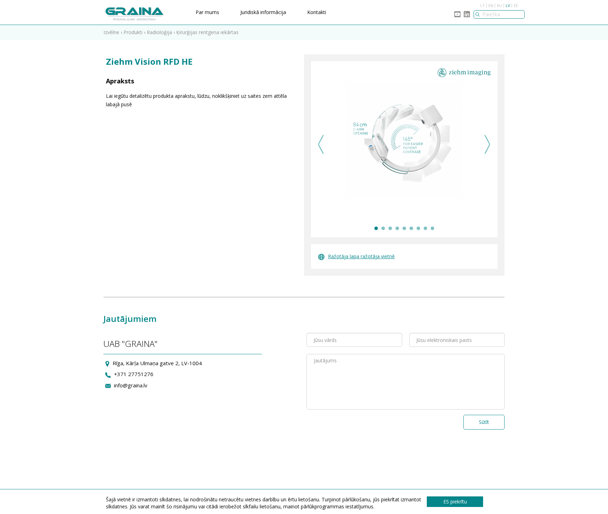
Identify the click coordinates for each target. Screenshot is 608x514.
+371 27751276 (133, 373)
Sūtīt (484, 422)
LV (508, 5)
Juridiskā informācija (263, 12)
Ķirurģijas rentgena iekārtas (207, 32)
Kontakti (316, 12)
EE (516, 5)
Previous (321, 144)
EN (490, 5)
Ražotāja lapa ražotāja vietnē (361, 256)
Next (487, 144)
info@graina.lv (130, 385)
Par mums (207, 12)
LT (482, 5)
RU (499, 5)
